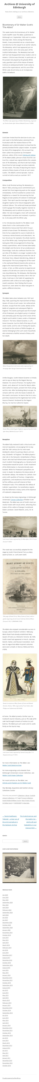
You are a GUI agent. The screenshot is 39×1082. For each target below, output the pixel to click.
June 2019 (5, 938)
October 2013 (6, 1033)
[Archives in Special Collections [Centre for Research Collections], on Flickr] (19, 882)
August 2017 (6, 958)
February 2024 (6, 910)
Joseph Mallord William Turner (11, 800)
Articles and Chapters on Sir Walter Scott (16, 783)
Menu (19, 17)
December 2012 (7, 1045)
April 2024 (5, 907)
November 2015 (7, 980)
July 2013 (5, 1038)
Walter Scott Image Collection (12, 775)
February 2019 (6, 948)
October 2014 (6, 1010)
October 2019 (6, 935)
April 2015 (5, 998)
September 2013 (7, 1035)
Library (27, 795)
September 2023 (7, 912)
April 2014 (5, 1023)
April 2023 (5, 915)
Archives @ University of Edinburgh (19, 6)
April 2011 (5, 1055)
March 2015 (6, 1000)
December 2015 (7, 978)
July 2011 (5, 1050)
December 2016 (7, 960)
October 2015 (6, 983)
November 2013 (7, 1030)
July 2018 (5, 950)
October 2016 (6, 963)
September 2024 (7, 902)
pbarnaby (26, 803)
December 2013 (7, 1028)
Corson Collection (17, 500)
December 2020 (7, 922)
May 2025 (5, 900)
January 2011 (6, 1058)
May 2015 (5, 995)
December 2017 (7, 955)
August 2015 (6, 988)
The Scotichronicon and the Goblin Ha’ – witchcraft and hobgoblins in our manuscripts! (28, 822)
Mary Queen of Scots (28, 800)
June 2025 (5, 897)
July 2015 (5, 990)
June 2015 (5, 993)
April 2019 (5, 943)
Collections (21, 795)
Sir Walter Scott (7, 803)
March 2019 (6, 945)
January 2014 (6, 1025)
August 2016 (6, 968)
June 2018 (5, 953)
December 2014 (7, 1008)
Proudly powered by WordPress (11, 1078)
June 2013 (5, 1040)
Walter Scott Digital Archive (11, 765)
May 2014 (5, 1020)
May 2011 (5, 1053)
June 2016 (5, 970)
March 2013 (6, 1043)
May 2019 (5, 940)
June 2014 (5, 1018)
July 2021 (5, 920)
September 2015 (7, 985)
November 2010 (7, 1063)
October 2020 (6, 925)
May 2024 (5, 905)
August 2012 (6, 1048)
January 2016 (6, 975)
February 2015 (6, 1003)
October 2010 (6, 1066)
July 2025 (5, 895)
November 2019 (7, 933)
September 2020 (7, 928)
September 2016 (7, 965)
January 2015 (6, 1005)
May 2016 (5, 973)
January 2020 (6, 930)
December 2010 (7, 1061)
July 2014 (5, 1015)
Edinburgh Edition (29, 155)
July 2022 (5, 917)
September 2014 (7, 1013)
